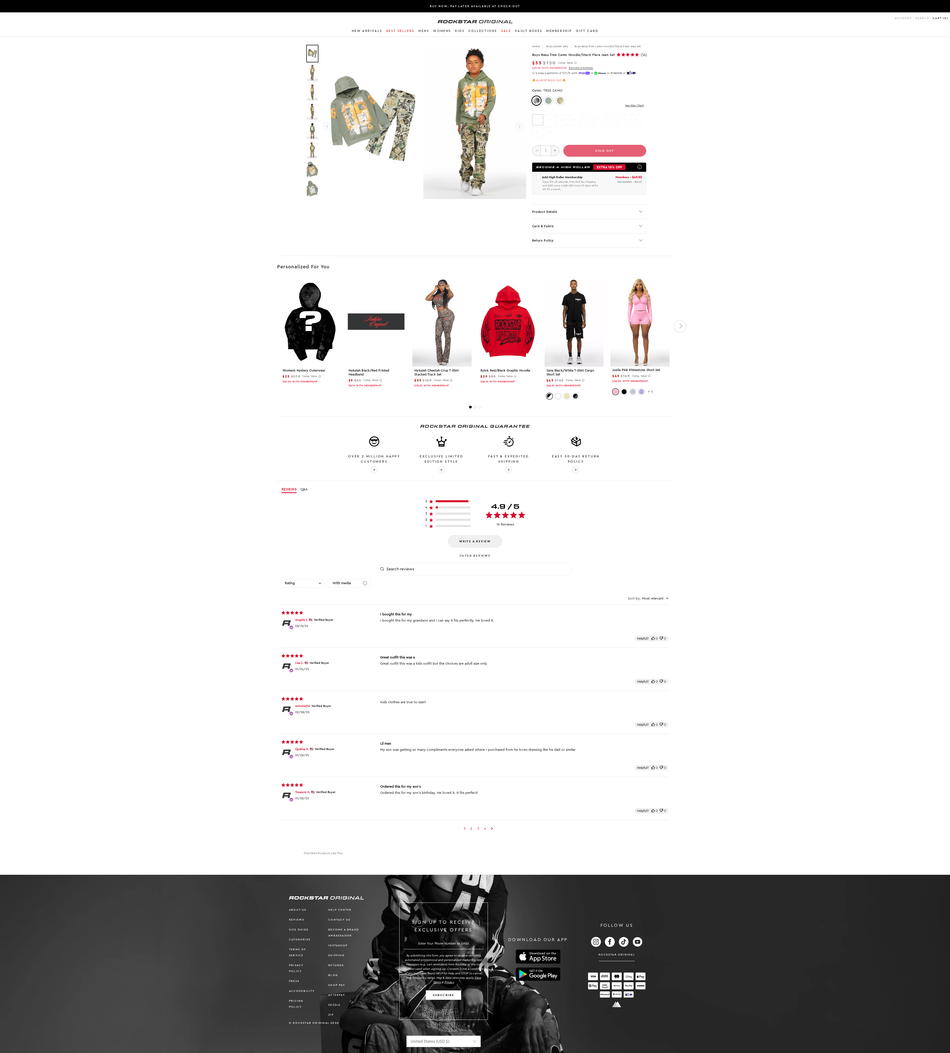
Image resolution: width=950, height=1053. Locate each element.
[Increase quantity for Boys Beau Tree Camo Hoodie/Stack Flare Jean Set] (555, 151)
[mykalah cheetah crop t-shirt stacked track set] (442, 322)
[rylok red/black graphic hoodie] (508, 322)
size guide (299, 929)
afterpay (336, 995)
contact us (339, 919)
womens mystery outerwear (304, 370)
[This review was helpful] (653, 638)
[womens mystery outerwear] (310, 322)
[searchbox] (478, 569)
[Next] (519, 126)
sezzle (334, 1004)
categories (299, 939)
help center (340, 909)
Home (536, 46)
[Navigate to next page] (492, 828)
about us (298, 909)
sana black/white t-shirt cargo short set (570, 372)
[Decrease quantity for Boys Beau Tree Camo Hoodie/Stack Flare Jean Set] (536, 151)
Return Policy (543, 240)
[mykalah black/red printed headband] (376, 322)
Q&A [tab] (304, 489)
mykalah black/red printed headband (369, 372)
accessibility (302, 991)
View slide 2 (475, 407)
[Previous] (327, 126)
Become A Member (581, 68)
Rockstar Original (616, 954)
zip (331, 1014)
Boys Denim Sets (557, 46)
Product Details (544, 211)
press (294, 981)
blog (333, 975)
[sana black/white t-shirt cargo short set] (574, 322)
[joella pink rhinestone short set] (639, 322)
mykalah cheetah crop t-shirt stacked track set (436, 372)
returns (336, 965)
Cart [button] (940, 18)
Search (922, 18)
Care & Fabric (543, 226)
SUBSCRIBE (443, 995)
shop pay (336, 985)
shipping (336, 955)
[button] (367, 31)
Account (903, 18)
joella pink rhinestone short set (636, 370)
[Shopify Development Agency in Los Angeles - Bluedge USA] (616, 1004)
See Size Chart (634, 105)
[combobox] (303, 583)
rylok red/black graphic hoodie (505, 370)
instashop (338, 945)
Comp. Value (565, 63)
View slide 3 (479, 407)
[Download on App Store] (538, 957)
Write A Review (475, 541)
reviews (296, 919)
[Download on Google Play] (538, 974)
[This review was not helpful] (661, 638)
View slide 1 (470, 407)
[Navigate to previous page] (458, 828)
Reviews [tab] (289, 489)
